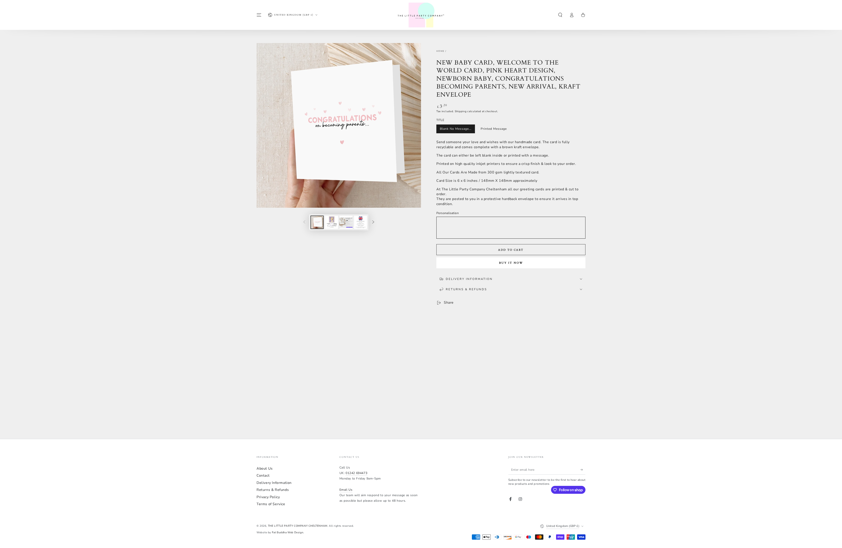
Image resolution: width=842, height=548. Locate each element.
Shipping (461, 111)
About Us (265, 468)
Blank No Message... (455, 129)
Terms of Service (271, 504)
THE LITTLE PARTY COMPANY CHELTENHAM (297, 526)
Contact (263, 475)
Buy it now (511, 263)
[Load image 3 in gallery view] (346, 222)
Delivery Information (274, 482)
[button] (560, 15)
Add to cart (510, 250)
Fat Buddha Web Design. (288, 532)
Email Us (346, 490)
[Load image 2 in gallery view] (331, 222)
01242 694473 (356, 473)
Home (440, 51)
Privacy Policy (268, 497)
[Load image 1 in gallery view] (317, 222)
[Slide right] (373, 222)
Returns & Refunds (273, 489)
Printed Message (494, 129)
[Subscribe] (582, 469)
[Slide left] (304, 222)
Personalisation (447, 213)
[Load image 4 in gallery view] (360, 222)
